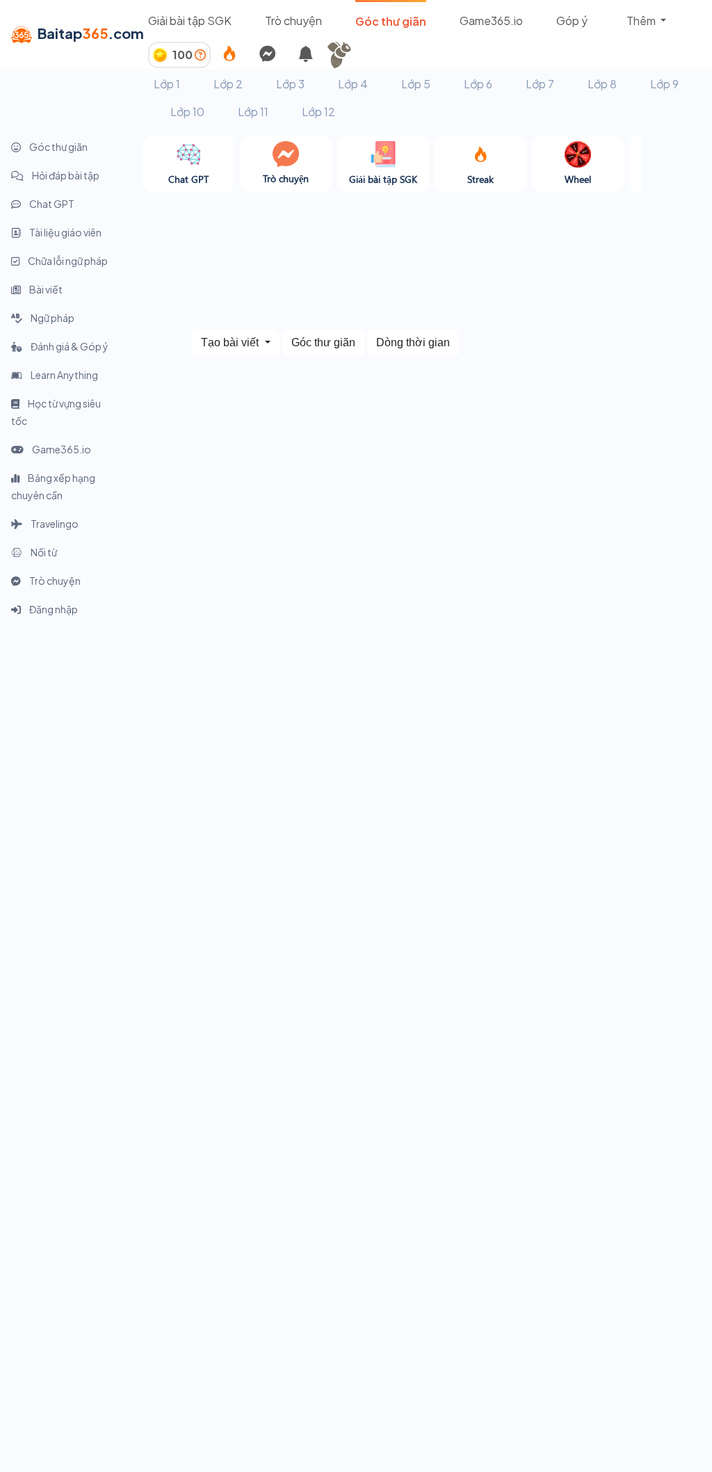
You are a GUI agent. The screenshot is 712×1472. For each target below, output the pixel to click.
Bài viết (45, 289)
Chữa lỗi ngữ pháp (67, 260)
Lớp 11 (253, 111)
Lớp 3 (290, 83)
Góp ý (572, 20)
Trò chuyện (293, 20)
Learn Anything (63, 375)
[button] (344, 55)
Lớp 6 (478, 83)
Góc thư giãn (390, 21)
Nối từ (43, 552)
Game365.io (491, 20)
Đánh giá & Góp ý (68, 346)
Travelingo (54, 523)
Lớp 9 (664, 83)
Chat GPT (51, 203)
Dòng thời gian (413, 342)
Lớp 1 (167, 83)
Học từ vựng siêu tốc (56, 412)
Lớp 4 (353, 83)
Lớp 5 (415, 83)
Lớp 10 (187, 111)
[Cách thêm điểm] (200, 54)
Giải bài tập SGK (190, 20)
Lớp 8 (602, 83)
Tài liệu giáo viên (65, 232)
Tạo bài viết (231, 342)
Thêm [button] (642, 20)
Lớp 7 (540, 83)
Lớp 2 (228, 83)
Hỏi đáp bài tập (65, 175)
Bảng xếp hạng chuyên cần (53, 486)
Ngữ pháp (51, 318)
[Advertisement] (71, 835)
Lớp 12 (318, 111)
